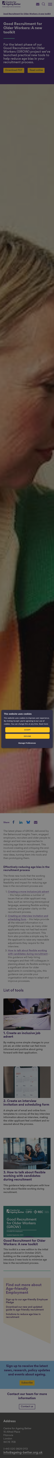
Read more (43, 724)
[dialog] (27, 729)
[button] (27, 743)
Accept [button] (27, 730)
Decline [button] (27, 736)
